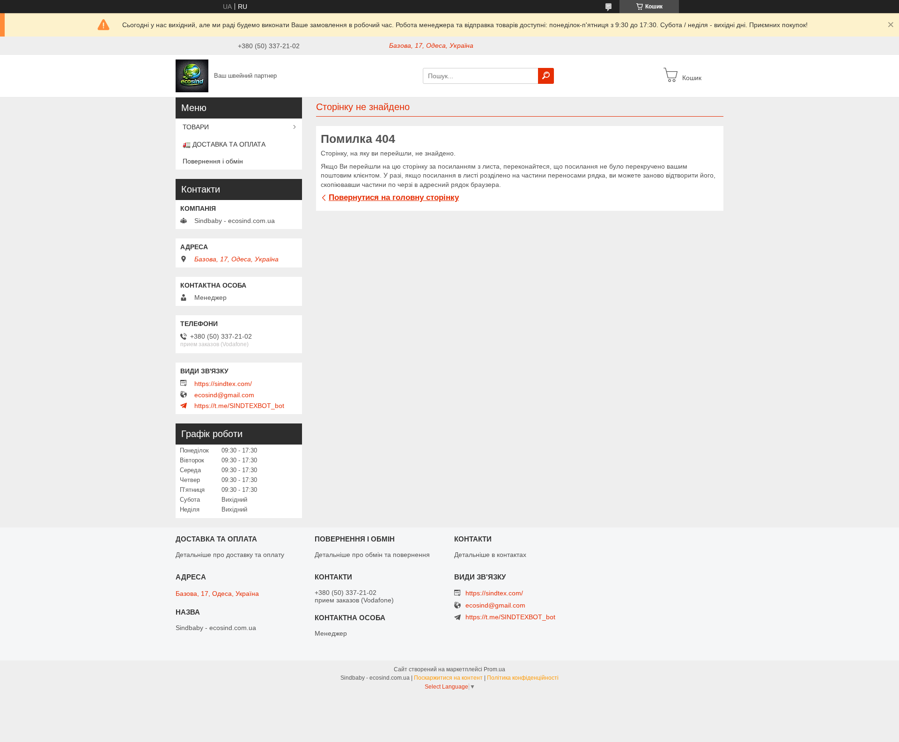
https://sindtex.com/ (223, 383)
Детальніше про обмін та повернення (372, 554)
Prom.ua (494, 669)
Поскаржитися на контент (448, 678)
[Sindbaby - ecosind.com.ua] (192, 75)
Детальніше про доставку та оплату (230, 554)
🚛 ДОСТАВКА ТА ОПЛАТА (224, 144)
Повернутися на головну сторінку (394, 197)
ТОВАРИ (196, 127)
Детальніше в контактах (490, 554)
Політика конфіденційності (523, 678)
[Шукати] (546, 76)
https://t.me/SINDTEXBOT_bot (239, 405)
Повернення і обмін (213, 161)
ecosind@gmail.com (224, 395)
